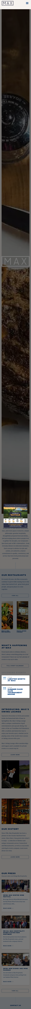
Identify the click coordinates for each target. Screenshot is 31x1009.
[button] (27, 3)
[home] (8, 3)
